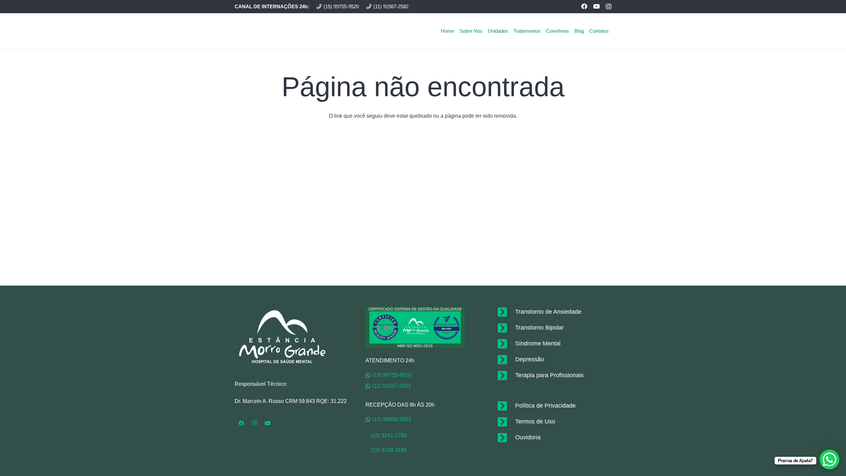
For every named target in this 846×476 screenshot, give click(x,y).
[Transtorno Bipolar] (505, 328)
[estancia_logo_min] (258, 31)
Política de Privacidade (545, 405)
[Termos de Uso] (505, 421)
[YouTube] (596, 6)
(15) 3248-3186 (389, 450)
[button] (612, 31)
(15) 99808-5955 (391, 419)
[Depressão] (505, 359)
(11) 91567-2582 (391, 386)
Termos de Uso (535, 421)
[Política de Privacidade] (505, 406)
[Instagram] (608, 6)
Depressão (529, 359)
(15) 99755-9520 (391, 375)
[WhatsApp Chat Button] (829, 459)
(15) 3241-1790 (386, 435)
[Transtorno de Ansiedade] (505, 312)
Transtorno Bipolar (539, 327)
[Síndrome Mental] (505, 343)
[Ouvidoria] (505, 437)
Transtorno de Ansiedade (548, 311)
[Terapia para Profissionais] (505, 375)
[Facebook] (584, 6)
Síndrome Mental (537, 343)
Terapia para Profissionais (549, 375)
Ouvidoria (528, 437)
